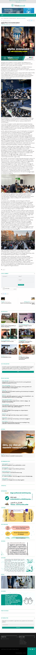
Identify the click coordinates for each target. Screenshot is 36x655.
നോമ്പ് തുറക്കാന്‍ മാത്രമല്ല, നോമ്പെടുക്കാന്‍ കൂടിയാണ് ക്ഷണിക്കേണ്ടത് (24, 358)
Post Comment (21, 284)
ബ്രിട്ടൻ (4, 269)
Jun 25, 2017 (14, 340)
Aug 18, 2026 (11, 417)
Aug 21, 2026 (13, 404)
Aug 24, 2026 (10, 390)
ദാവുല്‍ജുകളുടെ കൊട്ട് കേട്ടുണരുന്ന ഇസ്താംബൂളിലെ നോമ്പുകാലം (25, 342)
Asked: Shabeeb (5, 421)
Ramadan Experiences (12, 18)
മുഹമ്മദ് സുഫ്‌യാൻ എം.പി (6, 471)
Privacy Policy (23, 641)
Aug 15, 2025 (8, 454)
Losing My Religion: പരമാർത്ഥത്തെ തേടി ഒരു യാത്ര (12, 472)
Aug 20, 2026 (11, 409)
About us (22, 640)
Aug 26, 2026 (13, 385)
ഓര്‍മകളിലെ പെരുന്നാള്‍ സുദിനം (7, 341)
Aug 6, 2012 (32, 324)
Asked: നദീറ (4, 390)
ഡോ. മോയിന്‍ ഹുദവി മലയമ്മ (24, 324)
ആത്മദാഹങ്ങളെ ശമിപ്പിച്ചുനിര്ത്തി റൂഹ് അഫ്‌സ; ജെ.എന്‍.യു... (8, 326)
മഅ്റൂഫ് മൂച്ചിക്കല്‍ (5, 464)
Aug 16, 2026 (11, 421)
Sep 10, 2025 (12, 467)
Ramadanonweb (6, 18)
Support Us (22, 638)
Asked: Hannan (4, 409)
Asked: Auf (4, 395)
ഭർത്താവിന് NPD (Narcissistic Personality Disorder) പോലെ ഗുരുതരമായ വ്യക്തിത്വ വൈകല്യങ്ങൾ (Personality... (16, 383)
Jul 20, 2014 (8, 324)
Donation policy (23, 643)
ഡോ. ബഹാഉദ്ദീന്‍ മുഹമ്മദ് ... (6, 340)
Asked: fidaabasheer (5, 404)
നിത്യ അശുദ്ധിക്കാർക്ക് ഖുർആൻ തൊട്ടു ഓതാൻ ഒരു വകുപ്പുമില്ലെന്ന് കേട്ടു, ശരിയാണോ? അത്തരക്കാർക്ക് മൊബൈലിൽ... (15, 423)
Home (2, 18)
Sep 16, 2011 (8, 301)
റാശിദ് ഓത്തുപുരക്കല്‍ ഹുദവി (5, 24)
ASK (18, 371)
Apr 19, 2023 (33, 301)
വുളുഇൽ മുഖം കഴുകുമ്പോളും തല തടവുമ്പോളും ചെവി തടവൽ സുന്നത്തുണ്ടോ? (16, 418)
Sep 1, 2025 (14, 471)
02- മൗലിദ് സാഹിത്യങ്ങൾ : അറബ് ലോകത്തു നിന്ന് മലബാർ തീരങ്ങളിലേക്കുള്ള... (17, 476)
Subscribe (18, 627)
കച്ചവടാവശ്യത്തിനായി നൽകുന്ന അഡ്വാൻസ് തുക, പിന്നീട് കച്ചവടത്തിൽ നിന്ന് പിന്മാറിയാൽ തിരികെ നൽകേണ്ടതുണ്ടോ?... (16, 387)
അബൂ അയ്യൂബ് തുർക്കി (22, 340)
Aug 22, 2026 (15, 399)
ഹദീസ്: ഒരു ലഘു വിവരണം (6, 303)
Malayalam (18, 2)
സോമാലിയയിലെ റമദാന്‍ (6, 357)
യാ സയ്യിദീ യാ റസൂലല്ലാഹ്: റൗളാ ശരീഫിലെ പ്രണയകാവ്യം (13, 469)
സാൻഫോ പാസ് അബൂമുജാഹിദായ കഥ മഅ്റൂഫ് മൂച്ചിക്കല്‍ (13, 480)
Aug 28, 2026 (12, 380)
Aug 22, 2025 (11, 478)
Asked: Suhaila (4, 417)
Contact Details (23, 642)
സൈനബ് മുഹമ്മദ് (5, 467)
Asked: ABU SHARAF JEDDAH (7, 399)
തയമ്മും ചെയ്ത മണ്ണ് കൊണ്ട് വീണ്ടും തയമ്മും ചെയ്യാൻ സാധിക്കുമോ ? (15, 415)
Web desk (2, 324)
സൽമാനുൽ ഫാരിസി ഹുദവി (6, 475)
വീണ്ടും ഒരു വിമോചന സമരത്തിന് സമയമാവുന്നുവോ (11, 456)
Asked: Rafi (4, 414)
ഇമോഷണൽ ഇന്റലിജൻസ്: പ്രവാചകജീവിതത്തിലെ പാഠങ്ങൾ (13, 465)
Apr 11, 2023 (29, 340)
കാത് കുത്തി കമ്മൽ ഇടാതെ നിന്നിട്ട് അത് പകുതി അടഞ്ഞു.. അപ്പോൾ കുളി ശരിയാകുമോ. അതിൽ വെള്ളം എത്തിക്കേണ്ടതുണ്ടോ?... (16, 406)
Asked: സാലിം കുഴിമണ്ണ (6, 385)
